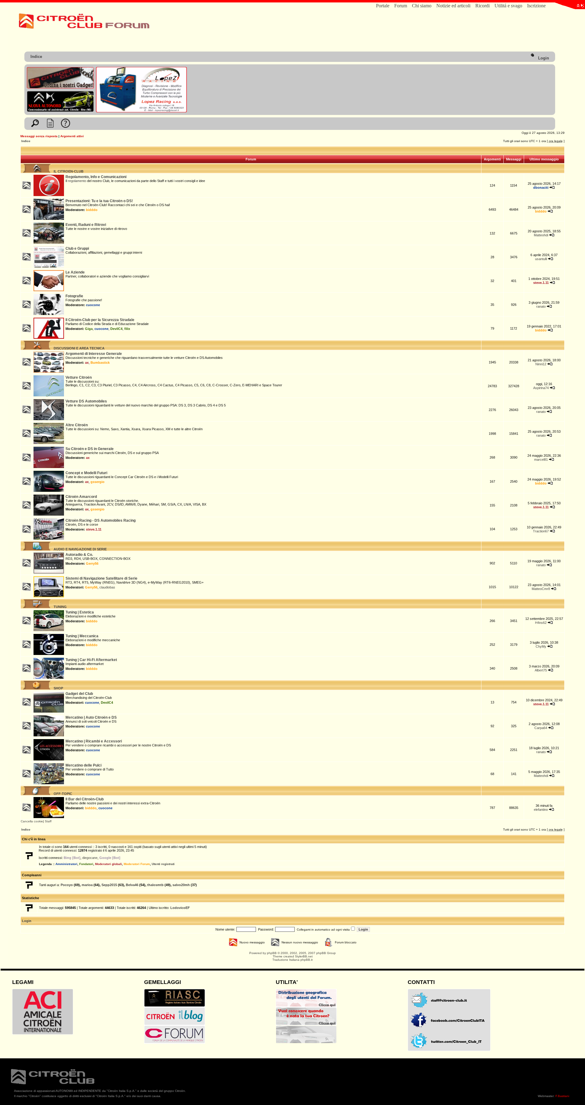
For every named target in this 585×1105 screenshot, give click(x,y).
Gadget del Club (79, 694)
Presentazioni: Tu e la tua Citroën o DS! (99, 201)
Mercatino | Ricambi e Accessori (94, 741)
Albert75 (541, 670)
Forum (400, 5)
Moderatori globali (108, 864)
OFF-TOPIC (62, 794)
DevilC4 (116, 329)
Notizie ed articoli (453, 5)
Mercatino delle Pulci (83, 765)
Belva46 (132, 885)
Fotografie (74, 296)
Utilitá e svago (508, 5)
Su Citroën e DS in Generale (90, 449)
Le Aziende (75, 272)
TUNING (59, 607)
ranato (541, 306)
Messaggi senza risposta (39, 136)
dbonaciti (540, 187)
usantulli (541, 259)
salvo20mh (181, 885)
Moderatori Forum (137, 864)
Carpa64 (540, 728)
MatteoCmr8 (541, 589)
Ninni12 (540, 364)
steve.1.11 (541, 282)
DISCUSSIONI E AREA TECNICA (78, 348)
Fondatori (86, 864)
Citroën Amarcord (81, 497)
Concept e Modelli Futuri (86, 473)
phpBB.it (306, 959)
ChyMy (541, 646)
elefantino (541, 809)
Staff (48, 821)
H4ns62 (541, 622)
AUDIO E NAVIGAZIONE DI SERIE (79, 549)
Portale (382, 5)
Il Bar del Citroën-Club (85, 799)
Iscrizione (536, 5)
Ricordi (482, 5)
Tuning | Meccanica (82, 636)
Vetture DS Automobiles (86, 401)
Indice (36, 56)
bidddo (92, 210)
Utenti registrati (163, 864)
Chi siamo (421, 5)
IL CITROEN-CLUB (67, 171)
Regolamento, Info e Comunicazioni (96, 177)
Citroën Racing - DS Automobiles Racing (101, 520)
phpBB (272, 953)
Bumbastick (100, 362)
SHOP (57, 688)
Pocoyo (67, 885)
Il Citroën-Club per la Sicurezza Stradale (100, 320)
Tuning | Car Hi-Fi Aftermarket (91, 660)
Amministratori (66, 864)
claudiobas (107, 587)
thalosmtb (155, 885)
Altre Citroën (77, 425)
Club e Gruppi (77, 248)
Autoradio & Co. (79, 554)
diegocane (90, 858)
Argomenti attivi (72, 136)
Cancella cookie (32, 821)
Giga (89, 329)
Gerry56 (92, 563)
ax (87, 362)
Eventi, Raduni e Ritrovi (86, 225)
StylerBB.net (304, 956)
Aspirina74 (541, 388)
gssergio (97, 482)
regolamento (77, 181)
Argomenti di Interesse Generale (94, 354)
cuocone (93, 305)
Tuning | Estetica (80, 612)
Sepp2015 (109, 885)
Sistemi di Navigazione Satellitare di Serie (101, 578)
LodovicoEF (180, 908)
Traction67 (541, 531)
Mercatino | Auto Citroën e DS (91, 717)
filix (127, 329)
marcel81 (541, 459)
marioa (87, 885)
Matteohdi (541, 235)
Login (543, 58)
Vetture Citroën (79, 377)
